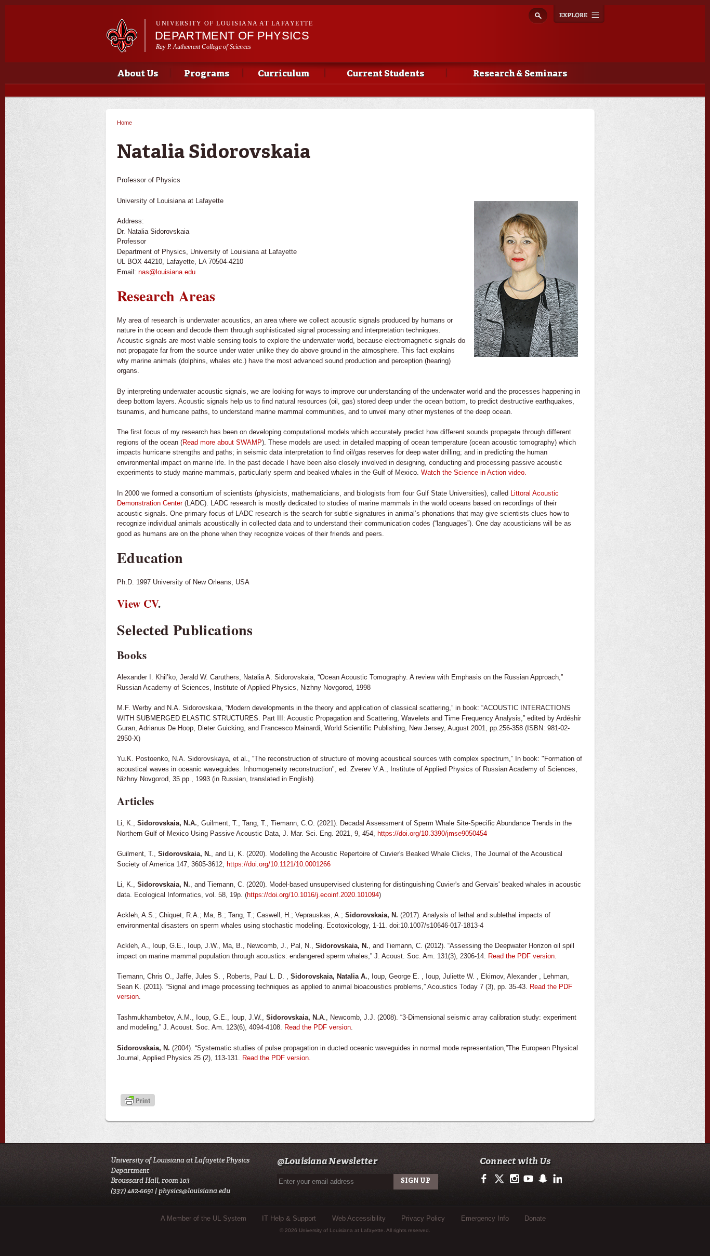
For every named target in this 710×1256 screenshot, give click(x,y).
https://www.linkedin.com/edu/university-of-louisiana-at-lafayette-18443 (556, 1179)
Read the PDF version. (522, 956)
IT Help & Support (289, 1218)
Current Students (385, 74)
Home (124, 122)
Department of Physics (232, 35)
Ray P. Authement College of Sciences (203, 46)
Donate (535, 1218)
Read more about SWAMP (222, 442)
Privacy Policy (423, 1218)
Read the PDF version (317, 1027)
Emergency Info (485, 1218)
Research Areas (166, 295)
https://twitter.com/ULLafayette (500, 1179)
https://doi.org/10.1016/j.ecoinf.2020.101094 (313, 895)
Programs (206, 74)
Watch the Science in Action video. (474, 472)
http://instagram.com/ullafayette (514, 1179)
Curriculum (283, 74)
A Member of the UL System (203, 1218)
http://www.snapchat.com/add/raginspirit (542, 1179)
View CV (137, 603)
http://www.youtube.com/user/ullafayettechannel (528, 1179)
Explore (579, 14)
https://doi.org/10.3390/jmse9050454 (432, 833)
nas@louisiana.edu (166, 272)
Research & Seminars (520, 74)
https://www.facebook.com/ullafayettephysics (486, 1179)
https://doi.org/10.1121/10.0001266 (279, 864)
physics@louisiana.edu (194, 1190)
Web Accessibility (359, 1218)
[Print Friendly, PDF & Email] (138, 1101)
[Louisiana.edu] (126, 47)
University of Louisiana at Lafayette (234, 23)
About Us (137, 74)
